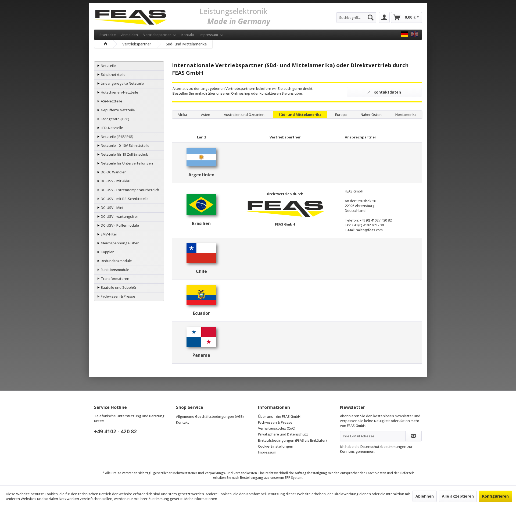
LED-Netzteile (111, 127)
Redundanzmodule (116, 260)
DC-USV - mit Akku (115, 180)
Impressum (209, 34)
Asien (205, 114)
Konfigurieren (495, 496)
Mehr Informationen (200, 498)
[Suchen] (370, 17)
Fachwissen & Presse (117, 296)
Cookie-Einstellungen (275, 446)
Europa (341, 114)
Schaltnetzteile (113, 74)
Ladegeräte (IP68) (114, 118)
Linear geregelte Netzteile (122, 83)
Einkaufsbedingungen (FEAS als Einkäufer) (292, 440)
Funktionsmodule (114, 269)
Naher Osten (371, 114)
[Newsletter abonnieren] (413, 436)
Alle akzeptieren (458, 496)
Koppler (107, 251)
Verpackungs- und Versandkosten (231, 473)
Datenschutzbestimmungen (383, 446)
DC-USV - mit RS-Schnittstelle (124, 198)
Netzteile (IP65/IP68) (117, 136)
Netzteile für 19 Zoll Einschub (124, 154)
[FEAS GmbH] (404, 34)
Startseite (107, 34)
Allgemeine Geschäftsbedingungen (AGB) (210, 416)
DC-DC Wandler (113, 172)
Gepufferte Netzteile (117, 110)
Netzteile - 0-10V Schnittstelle (124, 145)
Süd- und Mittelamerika (299, 114)
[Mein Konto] (384, 17)
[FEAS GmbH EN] (414, 34)
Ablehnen (424, 496)
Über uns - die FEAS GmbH (279, 416)
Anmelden (129, 34)
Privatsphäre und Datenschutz (283, 434)
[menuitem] (356, 17)
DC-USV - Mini (111, 207)
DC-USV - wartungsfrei (119, 216)
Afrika (182, 114)
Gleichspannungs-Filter (119, 243)
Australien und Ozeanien (244, 114)
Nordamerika (405, 114)
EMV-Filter (108, 234)
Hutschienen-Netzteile (119, 92)
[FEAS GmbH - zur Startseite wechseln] (130, 16)
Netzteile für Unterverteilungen (126, 163)
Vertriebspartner (157, 34)
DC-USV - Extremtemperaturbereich (129, 189)
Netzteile (108, 65)
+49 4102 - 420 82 (115, 431)
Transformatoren (114, 278)
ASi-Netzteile (111, 101)
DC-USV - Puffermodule (119, 225)
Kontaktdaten (386, 92)
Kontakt (187, 34)
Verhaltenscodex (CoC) (276, 428)
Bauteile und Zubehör (118, 287)
